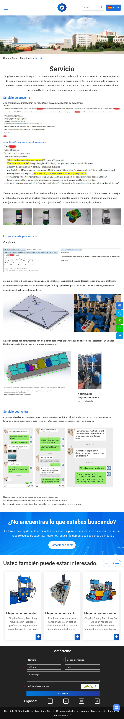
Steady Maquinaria (22, 58)
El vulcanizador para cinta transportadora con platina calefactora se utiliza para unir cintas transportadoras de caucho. (62, 624)
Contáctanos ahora (62, 544)
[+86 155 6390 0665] (119, 320)
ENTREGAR (63, 693)
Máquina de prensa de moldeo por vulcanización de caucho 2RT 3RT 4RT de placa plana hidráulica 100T (23, 613)
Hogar (6, 58)
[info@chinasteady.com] (119, 305)
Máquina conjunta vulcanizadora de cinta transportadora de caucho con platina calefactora (62, 613)
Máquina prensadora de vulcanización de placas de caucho (101, 613)
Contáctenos (62, 651)
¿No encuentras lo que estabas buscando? (62, 522)
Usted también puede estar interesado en (51, 563)
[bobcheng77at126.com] (119, 313)
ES (114, 7)
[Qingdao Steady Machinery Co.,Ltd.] (62, 8)
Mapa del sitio (98, 711)
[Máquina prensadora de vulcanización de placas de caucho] (101, 590)
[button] (117, 563)
